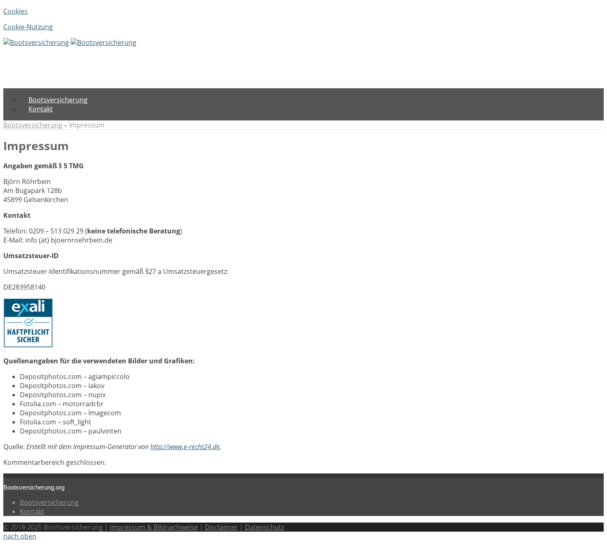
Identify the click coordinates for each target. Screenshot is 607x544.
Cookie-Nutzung (28, 26)
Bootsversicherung (32, 125)
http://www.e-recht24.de (185, 446)
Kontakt (32, 511)
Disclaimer (221, 527)
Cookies (15, 11)
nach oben (19, 536)
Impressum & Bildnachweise (154, 527)
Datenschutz (264, 527)
